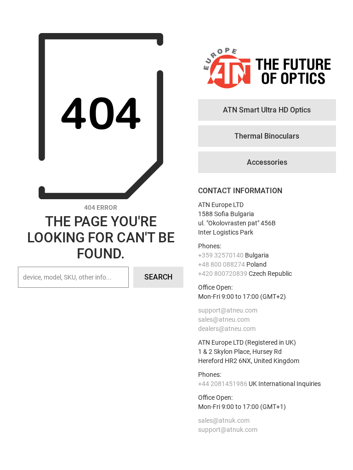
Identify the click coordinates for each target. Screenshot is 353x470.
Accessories (267, 162)
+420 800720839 (222, 273)
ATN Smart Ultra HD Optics (267, 110)
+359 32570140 (221, 255)
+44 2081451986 (222, 383)
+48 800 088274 (221, 264)
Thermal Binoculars (266, 136)
